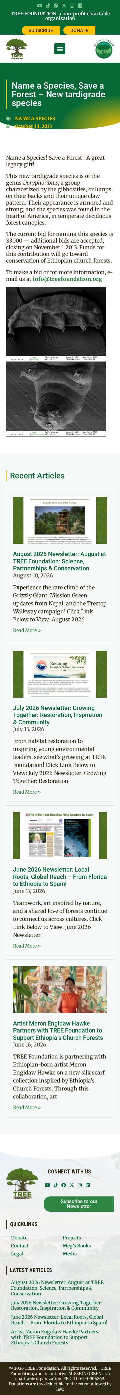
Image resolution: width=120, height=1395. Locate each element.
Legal (17, 1254)
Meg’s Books (77, 1246)
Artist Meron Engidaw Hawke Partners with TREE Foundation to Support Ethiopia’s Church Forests (58, 1030)
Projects (72, 1238)
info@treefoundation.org (67, 279)
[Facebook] (56, 6)
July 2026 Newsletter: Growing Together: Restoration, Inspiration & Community (57, 715)
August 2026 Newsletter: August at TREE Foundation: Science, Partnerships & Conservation (59, 561)
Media (70, 1254)
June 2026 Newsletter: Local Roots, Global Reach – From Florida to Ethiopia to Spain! (60, 876)
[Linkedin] (80, 6)
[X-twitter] (64, 6)
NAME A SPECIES (35, 119)
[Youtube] (40, 6)
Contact (20, 1246)
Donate (19, 1238)
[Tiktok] (48, 6)
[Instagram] (72, 6)
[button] (59, 48)
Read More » (27, 630)
